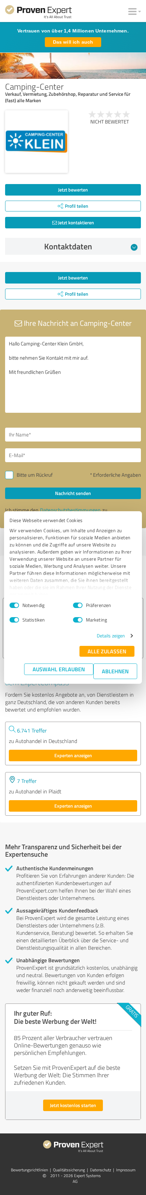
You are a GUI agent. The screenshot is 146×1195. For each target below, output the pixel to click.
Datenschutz (100, 1170)
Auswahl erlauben (59, 669)
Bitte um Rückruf (35, 474)
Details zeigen (111, 635)
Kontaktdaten (68, 246)
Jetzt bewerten (73, 189)
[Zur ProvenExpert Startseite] (38, 13)
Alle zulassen (107, 651)
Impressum (125, 1170)
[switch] (78, 605)
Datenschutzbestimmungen (70, 510)
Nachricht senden (73, 493)
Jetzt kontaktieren (75, 222)
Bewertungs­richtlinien (29, 1170)
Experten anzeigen (73, 755)
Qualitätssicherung (69, 1170)
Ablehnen (115, 671)
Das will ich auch (73, 42)
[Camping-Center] (36, 141)
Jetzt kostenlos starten (73, 1105)
